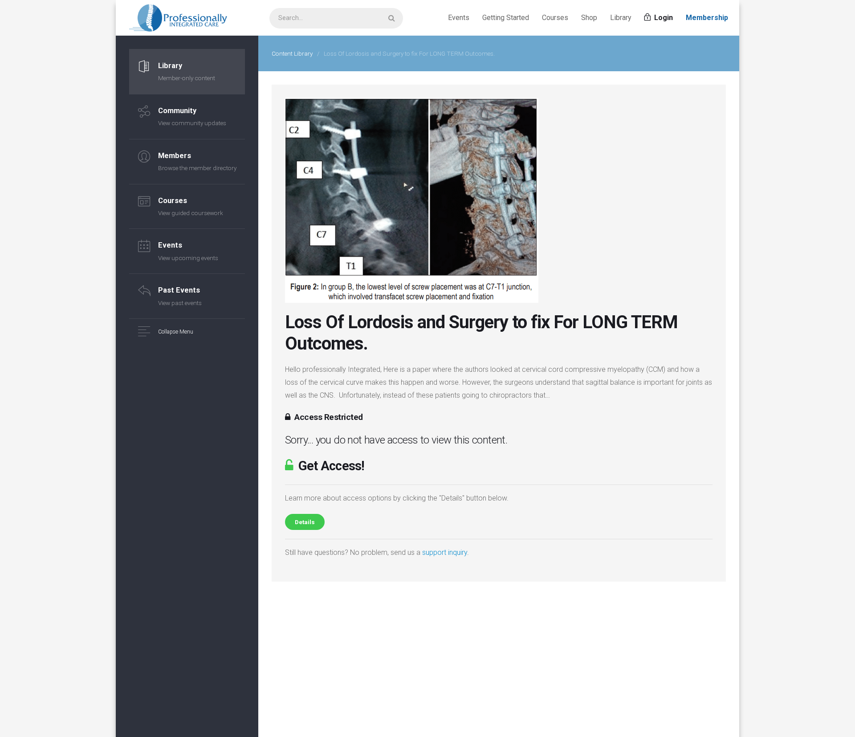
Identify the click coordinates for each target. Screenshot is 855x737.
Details (305, 521)
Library (620, 17)
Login (662, 17)
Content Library (292, 53)
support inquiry (444, 552)
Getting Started (505, 17)
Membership (707, 17)
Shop (589, 17)
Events (458, 17)
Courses (555, 17)
